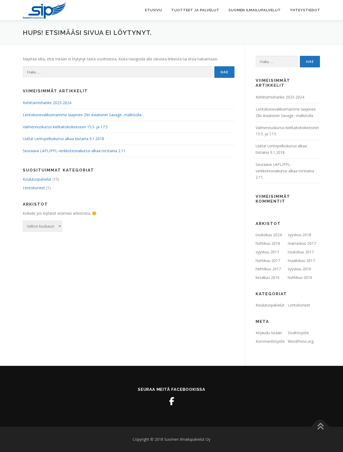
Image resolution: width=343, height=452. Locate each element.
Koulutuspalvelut (37, 179)
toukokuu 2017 (301, 251)
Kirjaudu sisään (269, 332)
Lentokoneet (34, 187)
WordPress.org (301, 341)
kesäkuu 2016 (267, 277)
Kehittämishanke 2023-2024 (47, 102)
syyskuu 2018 (299, 234)
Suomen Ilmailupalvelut (255, 10)
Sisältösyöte (298, 332)
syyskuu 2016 (299, 268)
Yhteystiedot (305, 10)
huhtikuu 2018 (268, 243)
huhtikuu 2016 (300, 277)
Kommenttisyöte (270, 341)
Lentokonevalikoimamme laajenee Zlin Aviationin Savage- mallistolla (82, 114)
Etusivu (153, 10)
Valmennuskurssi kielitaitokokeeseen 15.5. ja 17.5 (65, 126)
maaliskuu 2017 (301, 260)
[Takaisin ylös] (320, 426)
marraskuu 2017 (302, 243)
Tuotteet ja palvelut (195, 10)
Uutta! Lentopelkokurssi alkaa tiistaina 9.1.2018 (63, 138)
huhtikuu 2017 (268, 260)
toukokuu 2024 (269, 234)
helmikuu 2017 (268, 268)
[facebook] (171, 401)
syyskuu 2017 (267, 251)
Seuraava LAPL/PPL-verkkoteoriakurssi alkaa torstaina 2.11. (74, 150)
